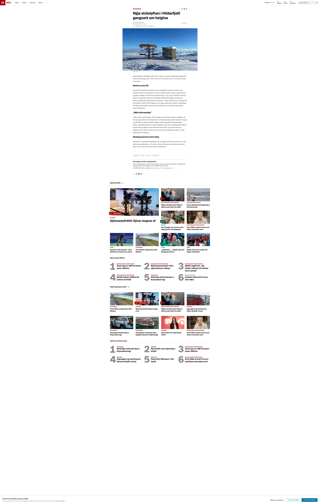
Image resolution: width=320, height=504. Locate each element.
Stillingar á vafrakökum (277, 500)
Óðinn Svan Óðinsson (138, 22)
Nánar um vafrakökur (60, 501)
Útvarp (24, 2)
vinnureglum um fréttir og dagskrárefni (162, 168)
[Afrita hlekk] (180, 9)
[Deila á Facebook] (182, 9)
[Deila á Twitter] (184, 9)
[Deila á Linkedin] (186, 9)
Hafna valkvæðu (293, 500)
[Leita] (317, 3)
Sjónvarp (32, 2)
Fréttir (16, 2)
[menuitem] (19, 2)
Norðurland (137, 9)
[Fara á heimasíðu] (7, 2)
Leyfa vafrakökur (309, 500)
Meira (40, 2)
